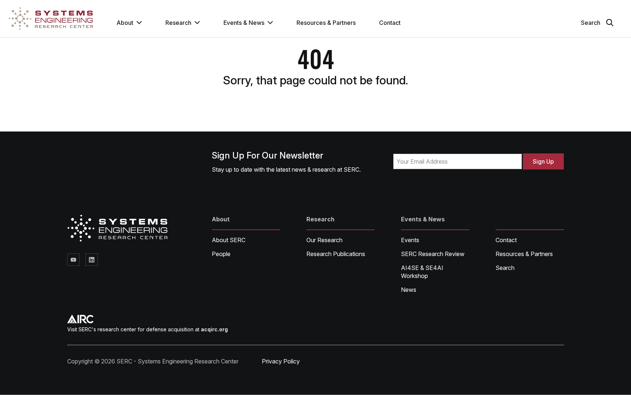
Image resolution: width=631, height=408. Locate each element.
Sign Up (543, 161)
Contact (390, 22)
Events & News (243, 22)
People (221, 254)
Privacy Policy (281, 361)
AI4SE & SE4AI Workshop (422, 271)
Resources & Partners (326, 22)
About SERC (228, 240)
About (124, 22)
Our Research (324, 240)
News (408, 289)
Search (505, 267)
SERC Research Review (432, 254)
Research (178, 22)
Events (410, 240)
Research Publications (335, 254)
